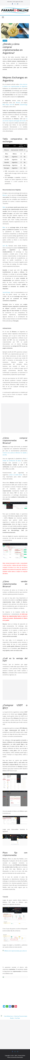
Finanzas (5, 40)
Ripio (7, 104)
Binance (18, 102)
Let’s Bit (12, 104)
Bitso (4, 104)
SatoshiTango (23, 104)
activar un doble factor (15, 475)
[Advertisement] (15, 418)
